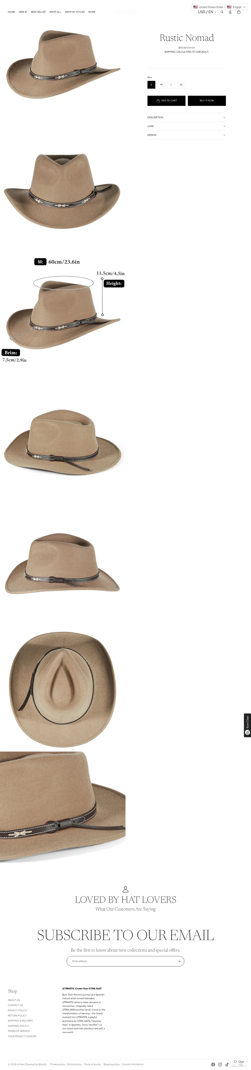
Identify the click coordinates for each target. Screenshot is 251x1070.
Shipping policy (111, 1064)
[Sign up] (179, 961)
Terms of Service (19, 1031)
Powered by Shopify (35, 1064)
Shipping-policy (18, 1026)
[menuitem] (91, 12)
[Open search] (222, 12)
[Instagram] (220, 1064)
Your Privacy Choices (22, 1036)
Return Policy (17, 1015)
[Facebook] (213, 1064)
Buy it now (207, 100)
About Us (14, 1000)
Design (151, 135)
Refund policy (74, 1064)
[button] (219, 7)
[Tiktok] (227, 1064)
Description (155, 117)
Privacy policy (57, 1064)
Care (150, 126)
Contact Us (15, 1005)
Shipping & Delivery (20, 1020)
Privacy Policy (17, 1010)
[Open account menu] (230, 12)
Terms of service (92, 1064)
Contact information (133, 1064)
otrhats (20, 1064)
